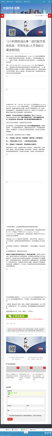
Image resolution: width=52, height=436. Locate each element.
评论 (8, 396)
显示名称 (9, 405)
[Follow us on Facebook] (50, 433)
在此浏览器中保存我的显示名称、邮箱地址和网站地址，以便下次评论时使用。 (25, 415)
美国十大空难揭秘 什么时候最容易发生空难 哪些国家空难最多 (12, 376)
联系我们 (28, 1)
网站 (8, 410)
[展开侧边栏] (2, 16)
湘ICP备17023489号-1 (6, 435)
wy (8, 53)
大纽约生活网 (11, 8)
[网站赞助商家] (26, 36)
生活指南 (10, 1)
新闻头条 (19, 1)
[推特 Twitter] (48, 433)
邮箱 (28, 405)
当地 (5, 15)
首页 (4, 1)
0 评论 (46, 15)
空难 (14, 323)
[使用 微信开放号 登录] (9, 393)
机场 (11, 323)
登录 (44, 1)
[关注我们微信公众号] (45, 433)
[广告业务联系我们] (26, 353)
